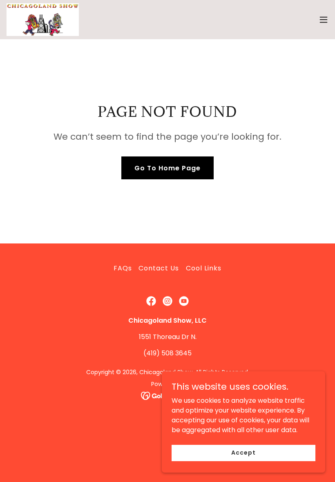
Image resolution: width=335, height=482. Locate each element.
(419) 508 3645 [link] (167, 353)
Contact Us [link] (158, 268)
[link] (43, 19)
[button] (323, 19)
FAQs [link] (123, 268)
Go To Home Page (167, 168)
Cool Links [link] (203, 268)
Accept (243, 453)
